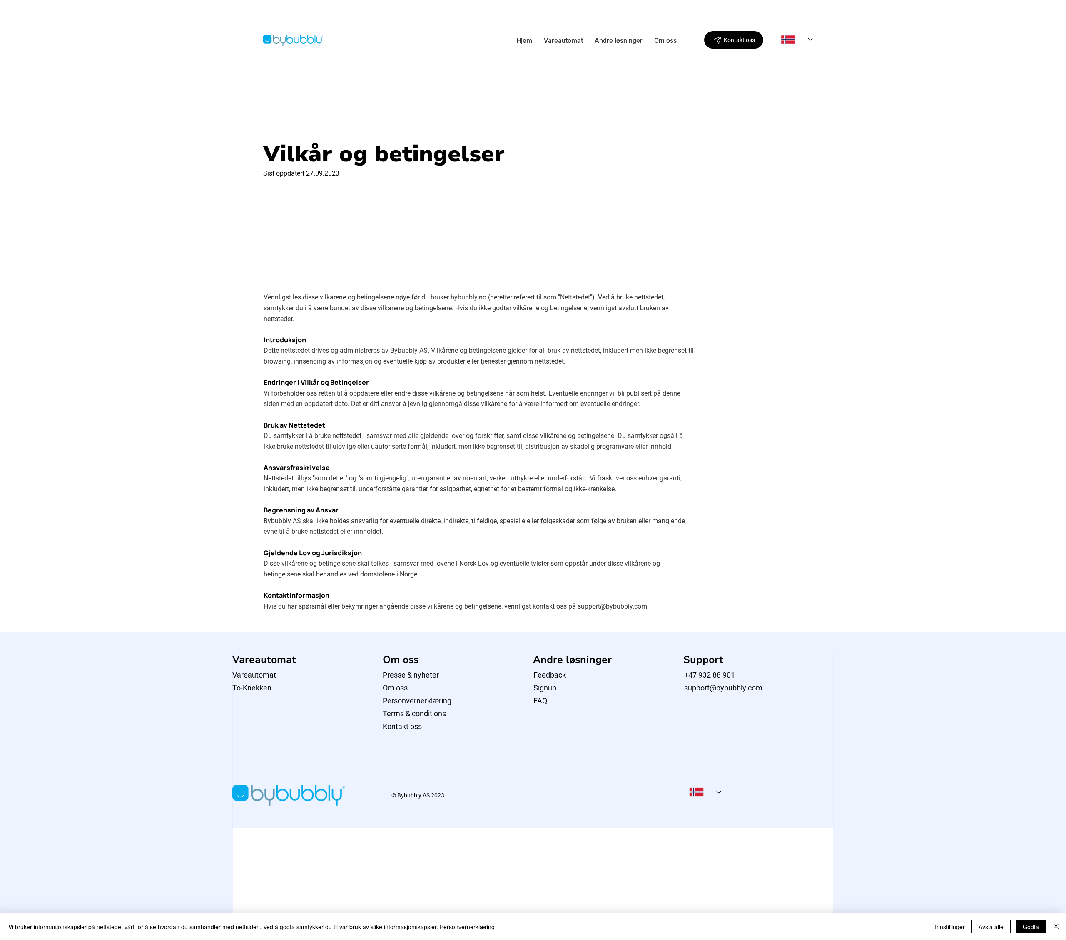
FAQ (540, 700)
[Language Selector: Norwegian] (797, 39)
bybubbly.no (468, 297)
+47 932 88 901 (709, 674)
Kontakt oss (402, 726)
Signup (544, 687)
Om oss (395, 687)
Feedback (549, 674)
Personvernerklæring (417, 700)
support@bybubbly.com (612, 606)
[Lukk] (1056, 926)
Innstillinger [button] (950, 927)
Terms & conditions (414, 713)
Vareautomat (254, 674)
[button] (563, 40)
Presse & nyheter (411, 674)
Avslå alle (991, 927)
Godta (1031, 927)
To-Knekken (251, 687)
